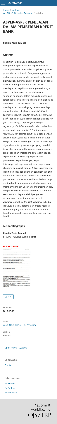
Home (6, 10)
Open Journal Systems (16, 347)
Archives (16, 10)
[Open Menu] (3, 3)
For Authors (10, 388)
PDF (9, 296)
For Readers (10, 383)
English (8, 365)
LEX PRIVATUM (15, 3)
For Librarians (11, 392)
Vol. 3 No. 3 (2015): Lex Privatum (17, 13)
